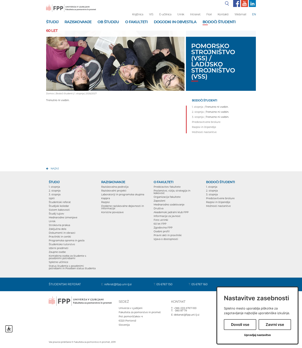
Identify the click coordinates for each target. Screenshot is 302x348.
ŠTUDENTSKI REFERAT (65, 284)
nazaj (55, 168)
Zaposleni (159, 200)
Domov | (51, 93)
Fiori (209, 14)
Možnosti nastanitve (218, 206)
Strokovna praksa (59, 225)
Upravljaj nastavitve (257, 335)
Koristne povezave (112, 212)
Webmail (240, 14)
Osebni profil (162, 231)
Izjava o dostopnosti (166, 239)
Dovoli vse (240, 324)
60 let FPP (160, 223)
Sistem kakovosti (59, 209)
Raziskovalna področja (114, 186)
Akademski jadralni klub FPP (171, 212)
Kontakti (223, 14)
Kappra (105, 198)
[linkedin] (252, 3)
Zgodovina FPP (163, 227)
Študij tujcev (56, 213)
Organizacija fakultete (167, 196)
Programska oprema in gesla (66, 240)
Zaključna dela (57, 229)
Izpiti (52, 198)
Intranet (195, 14)
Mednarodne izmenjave (63, 217)
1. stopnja (79, 93)
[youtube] (244, 3)
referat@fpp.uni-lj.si (118, 284)
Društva (158, 208)
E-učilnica (165, 14)
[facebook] (236, 3)
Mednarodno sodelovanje (169, 204)
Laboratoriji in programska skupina (122, 194)
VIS (151, 14)
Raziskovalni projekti (113, 190)
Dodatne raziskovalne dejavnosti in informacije (122, 207)
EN (254, 14)
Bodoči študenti (64, 93)
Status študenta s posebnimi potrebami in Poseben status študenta (72, 267)
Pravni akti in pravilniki (168, 235)
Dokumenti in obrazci (62, 232)
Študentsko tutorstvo (62, 244)
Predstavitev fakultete (167, 186)
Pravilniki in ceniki (60, 236)
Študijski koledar (59, 206)
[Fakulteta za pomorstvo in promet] (71, 5)
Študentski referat (60, 202)
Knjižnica (137, 14)
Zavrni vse (275, 324)
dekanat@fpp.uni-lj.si (186, 314)
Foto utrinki (161, 219)
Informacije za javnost (167, 216)
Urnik (180, 14)
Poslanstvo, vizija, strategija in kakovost (172, 192)
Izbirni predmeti (58, 248)
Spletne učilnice (58, 262)
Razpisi (105, 202)
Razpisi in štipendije (218, 202)
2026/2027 (91, 93)
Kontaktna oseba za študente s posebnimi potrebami (67, 257)
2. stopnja (54, 190)
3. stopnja (54, 194)
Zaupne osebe (57, 252)
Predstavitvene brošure (220, 198)
